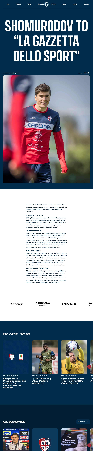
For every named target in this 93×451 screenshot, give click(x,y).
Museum (86, 4)
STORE (64, 4)
